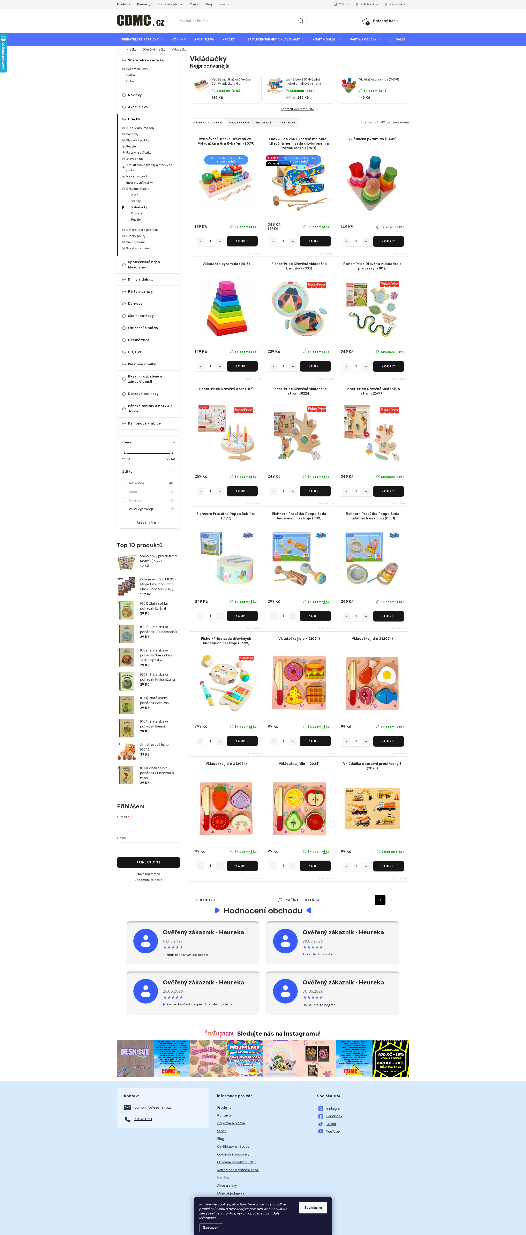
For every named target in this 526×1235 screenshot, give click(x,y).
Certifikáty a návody (233, 1147)
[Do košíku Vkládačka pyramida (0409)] (388, 241)
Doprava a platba (170, 4)
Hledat (301, 21)
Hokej (130, 81)
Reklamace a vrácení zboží (238, 1170)
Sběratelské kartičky (146, 60)
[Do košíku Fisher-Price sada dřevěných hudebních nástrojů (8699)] (242, 741)
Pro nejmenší (135, 242)
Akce (151, 492)
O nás (194, 4)
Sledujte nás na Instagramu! (279, 1033)
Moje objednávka (231, 1193)
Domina (136, 213)
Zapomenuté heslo (149, 880)
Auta (134, 195)
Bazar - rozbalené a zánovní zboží (145, 379)
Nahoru (207, 900)
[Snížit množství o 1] (200, 241)
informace (207, 1218)
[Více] (397, 39)
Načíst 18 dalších (303, 900)
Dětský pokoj (135, 236)
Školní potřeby (141, 316)
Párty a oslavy (140, 292)
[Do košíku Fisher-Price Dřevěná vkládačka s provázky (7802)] (388, 366)
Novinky (135, 95)
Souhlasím (313, 1208)
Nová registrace (148, 874)
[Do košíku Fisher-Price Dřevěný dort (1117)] (242, 491)
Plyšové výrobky (137, 140)
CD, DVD (135, 352)
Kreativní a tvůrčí (138, 248)
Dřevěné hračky (137, 189)
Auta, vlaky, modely (140, 128)
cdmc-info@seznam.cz (152, 1108)
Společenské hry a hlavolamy (144, 264)
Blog (208, 4)
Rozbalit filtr (146, 523)
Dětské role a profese (142, 230)
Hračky (134, 119)
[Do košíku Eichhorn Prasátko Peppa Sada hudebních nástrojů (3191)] (315, 616)
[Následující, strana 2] (391, 900)
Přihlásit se (148, 862)
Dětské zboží (139, 340)
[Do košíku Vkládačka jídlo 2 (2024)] (242, 866)
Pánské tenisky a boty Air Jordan (150, 408)
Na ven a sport (136, 176)
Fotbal (131, 75)
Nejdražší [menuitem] (264, 122)
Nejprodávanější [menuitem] (208, 122)
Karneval (135, 304)
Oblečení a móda (143, 328)
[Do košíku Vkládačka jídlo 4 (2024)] (315, 741)
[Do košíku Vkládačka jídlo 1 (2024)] (315, 866)
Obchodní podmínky (233, 1154)
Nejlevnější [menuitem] (239, 122)
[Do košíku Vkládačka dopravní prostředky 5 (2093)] (388, 866)
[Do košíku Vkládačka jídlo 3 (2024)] (388, 741)
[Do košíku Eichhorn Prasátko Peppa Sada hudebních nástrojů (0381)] (388, 616)
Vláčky (136, 201)
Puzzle (131, 146)
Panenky (132, 134)
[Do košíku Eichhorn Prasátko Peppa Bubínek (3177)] (242, 616)
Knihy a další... (140, 279)
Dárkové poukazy (143, 394)
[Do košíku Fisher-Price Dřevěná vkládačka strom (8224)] (315, 491)
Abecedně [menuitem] (287, 122)
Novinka (151, 500)
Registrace (398, 4)
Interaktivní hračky (139, 182)
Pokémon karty (137, 69)
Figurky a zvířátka (138, 152)
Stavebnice (134, 159)
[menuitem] (142, 39)
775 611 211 (143, 1119)
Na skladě (151, 483)
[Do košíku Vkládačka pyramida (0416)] (242, 366)
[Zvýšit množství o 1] (220, 241)
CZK (341, 4)
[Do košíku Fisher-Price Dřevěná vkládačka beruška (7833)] (315, 366)
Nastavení (211, 1228)
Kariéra (223, 1178)
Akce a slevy (227, 1186)
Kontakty (143, 4)
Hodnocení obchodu (263, 910)
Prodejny (123, 4)
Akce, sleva (138, 107)
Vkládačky (139, 207)
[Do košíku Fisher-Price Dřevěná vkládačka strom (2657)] (388, 491)
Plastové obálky (142, 364)
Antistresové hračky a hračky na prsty (149, 167)
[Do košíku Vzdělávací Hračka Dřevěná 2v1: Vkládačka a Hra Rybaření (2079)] (242, 241)
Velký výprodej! (151, 509)
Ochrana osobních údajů (236, 1162)
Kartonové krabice (144, 423)
